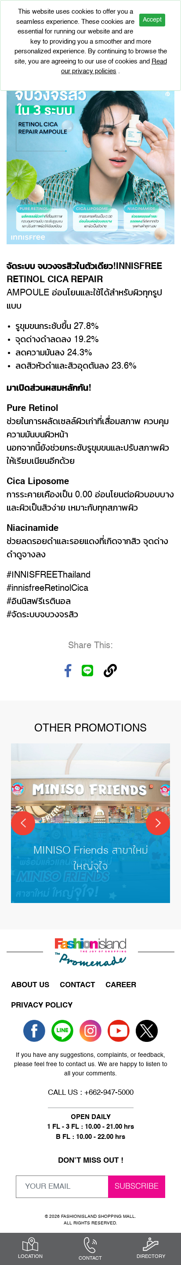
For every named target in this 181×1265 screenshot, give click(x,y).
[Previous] (23, 823)
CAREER (120, 985)
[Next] (158, 823)
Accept (152, 20)
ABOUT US (30, 985)
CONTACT (77, 985)
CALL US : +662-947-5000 (91, 1093)
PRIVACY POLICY (41, 1005)
